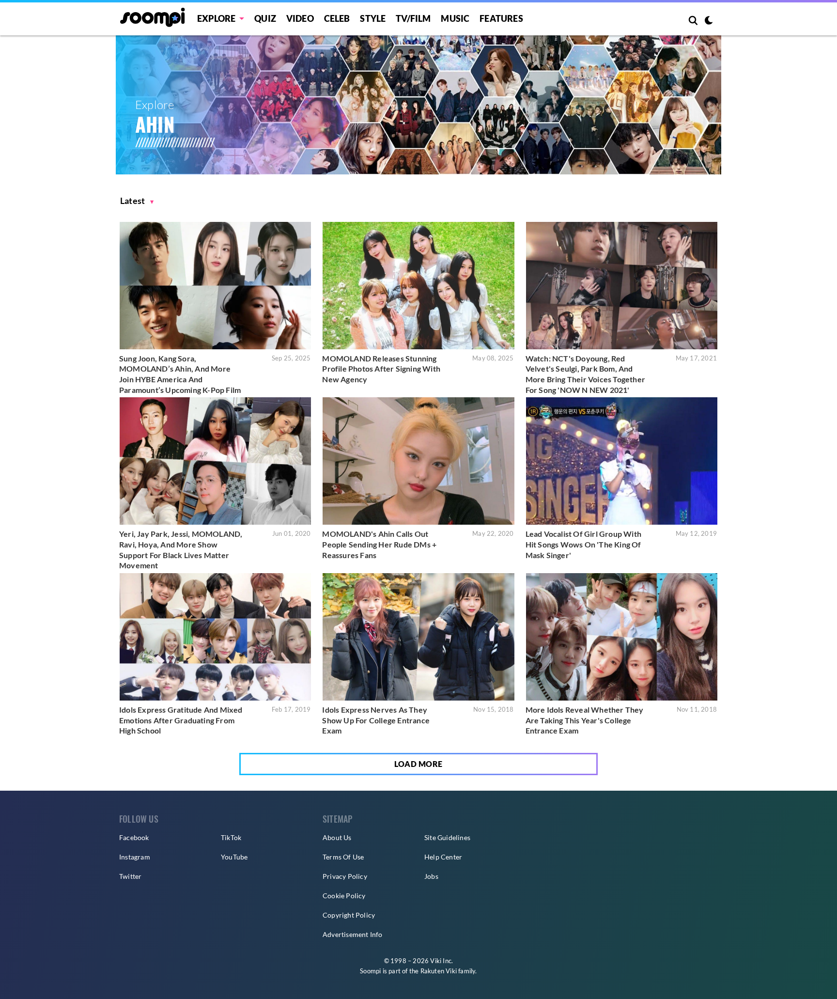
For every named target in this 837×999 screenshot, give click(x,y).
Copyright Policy (349, 915)
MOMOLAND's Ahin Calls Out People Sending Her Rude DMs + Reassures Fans (379, 544)
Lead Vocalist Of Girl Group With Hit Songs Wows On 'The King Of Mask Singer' (583, 544)
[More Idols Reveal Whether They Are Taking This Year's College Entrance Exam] (621, 637)
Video (300, 18)
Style (373, 18)
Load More (418, 763)
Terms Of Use (343, 857)
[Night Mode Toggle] (708, 21)
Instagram (134, 857)
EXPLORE (216, 18)
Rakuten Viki (438, 971)
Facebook (134, 837)
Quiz (265, 18)
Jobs (431, 876)
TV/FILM (413, 18)
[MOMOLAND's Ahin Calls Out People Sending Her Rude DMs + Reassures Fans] (418, 461)
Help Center (443, 857)
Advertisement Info (353, 934)
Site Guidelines (447, 837)
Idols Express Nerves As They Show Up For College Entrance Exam (376, 720)
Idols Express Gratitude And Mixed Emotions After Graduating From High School (181, 720)
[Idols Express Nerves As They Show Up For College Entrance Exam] (418, 637)
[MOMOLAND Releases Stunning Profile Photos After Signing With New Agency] (418, 285)
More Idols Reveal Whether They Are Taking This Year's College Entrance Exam (585, 720)
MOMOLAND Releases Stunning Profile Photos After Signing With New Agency (381, 369)
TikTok (231, 837)
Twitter (130, 876)
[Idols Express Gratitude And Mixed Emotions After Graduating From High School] (215, 637)
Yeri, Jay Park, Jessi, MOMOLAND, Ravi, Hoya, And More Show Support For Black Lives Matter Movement (180, 549)
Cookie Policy (344, 895)
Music (455, 18)
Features (501, 18)
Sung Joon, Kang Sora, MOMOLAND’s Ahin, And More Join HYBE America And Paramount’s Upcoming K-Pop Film (180, 374)
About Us (337, 837)
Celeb (337, 18)
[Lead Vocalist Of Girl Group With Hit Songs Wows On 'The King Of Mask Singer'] (621, 461)
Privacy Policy (345, 876)
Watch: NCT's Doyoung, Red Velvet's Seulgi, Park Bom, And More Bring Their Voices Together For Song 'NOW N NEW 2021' (585, 374)
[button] (137, 201)
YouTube (234, 857)
